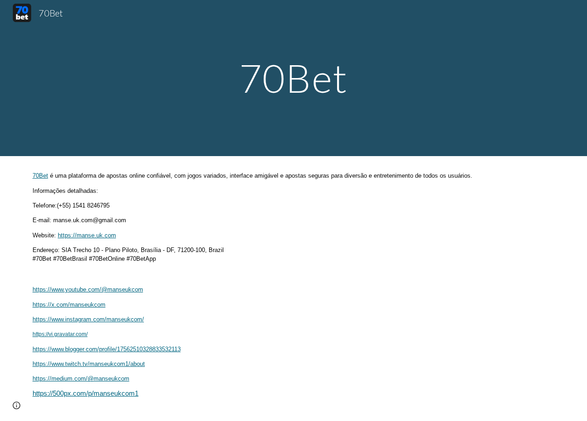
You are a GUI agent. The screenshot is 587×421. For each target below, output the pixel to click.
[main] (293, 78)
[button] (16, 405)
